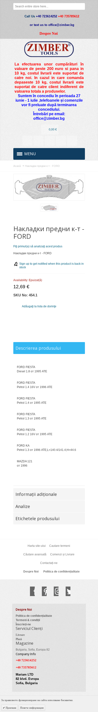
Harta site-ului (37, 546)
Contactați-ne (49, 563)
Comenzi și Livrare (62, 554)
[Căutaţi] (81, 6)
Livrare (20, 635)
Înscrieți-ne (23, 624)
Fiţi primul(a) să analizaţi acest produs (37, 246)
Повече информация (32, 707)
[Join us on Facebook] (30, 591)
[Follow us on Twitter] (65, 591)
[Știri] (39, 141)
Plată (19, 639)
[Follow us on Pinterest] (42, 591)
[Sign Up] (72, 141)
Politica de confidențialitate (61, 571)
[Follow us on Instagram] (54, 591)
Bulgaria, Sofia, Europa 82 (33, 649)
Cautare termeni (59, 546)
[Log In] (61, 141)
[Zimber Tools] (49, 49)
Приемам (10, 707)
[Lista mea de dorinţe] (50, 141)
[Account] (27, 141)
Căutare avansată (34, 554)
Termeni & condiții (28, 620)
